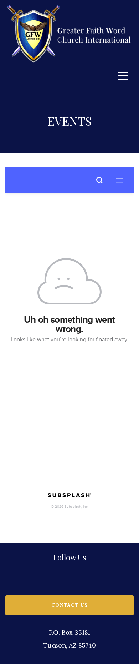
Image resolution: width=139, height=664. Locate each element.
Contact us (69, 605)
